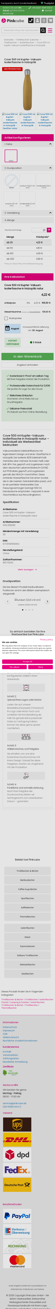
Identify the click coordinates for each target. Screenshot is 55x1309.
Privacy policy (46, 639)
